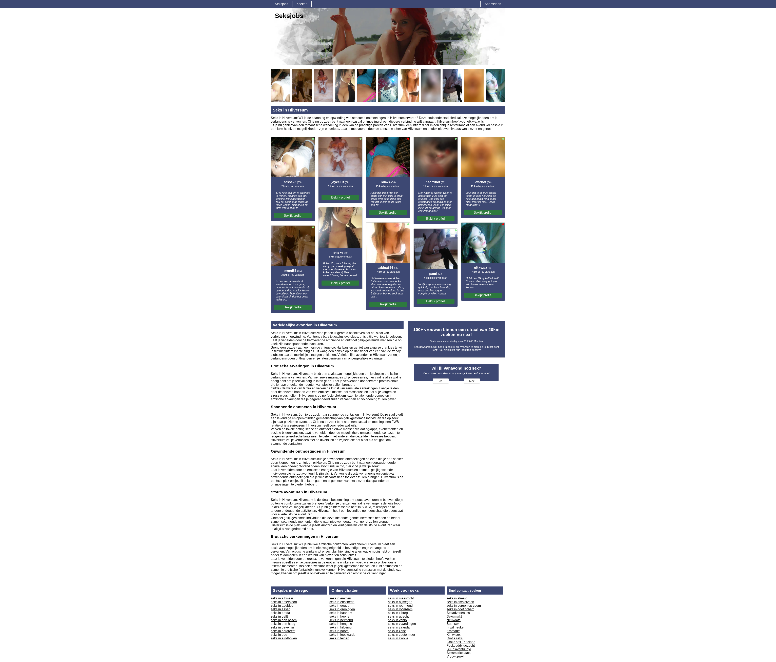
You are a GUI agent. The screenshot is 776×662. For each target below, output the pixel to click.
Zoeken (301, 4)
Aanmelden (493, 4)
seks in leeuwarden (343, 634)
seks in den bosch (284, 620)
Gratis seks (455, 638)
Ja (440, 381)
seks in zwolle (398, 638)
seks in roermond (400, 605)
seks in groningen (342, 609)
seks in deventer (282, 627)
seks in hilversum (341, 627)
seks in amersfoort (284, 602)
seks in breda (280, 613)
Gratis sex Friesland (461, 642)
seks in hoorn (339, 631)
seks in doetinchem (460, 609)
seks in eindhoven (284, 638)
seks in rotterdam (400, 609)
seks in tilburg (398, 613)
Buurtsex (453, 623)
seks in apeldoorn (283, 605)
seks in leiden (339, 638)
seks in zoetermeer (401, 634)
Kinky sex (454, 634)
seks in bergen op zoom (464, 605)
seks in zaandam (400, 627)
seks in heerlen (340, 616)
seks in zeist (397, 631)
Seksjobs (281, 4)
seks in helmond (341, 620)
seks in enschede (341, 602)
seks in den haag (283, 623)
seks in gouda (339, 605)
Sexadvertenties (458, 613)
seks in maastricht (401, 598)
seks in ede (279, 634)
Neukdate (454, 620)
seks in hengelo (340, 623)
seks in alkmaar (282, 598)
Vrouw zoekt (455, 656)
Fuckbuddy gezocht (461, 645)
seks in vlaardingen (402, 623)
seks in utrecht (398, 616)
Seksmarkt (454, 616)
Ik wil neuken (456, 627)
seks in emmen (340, 598)
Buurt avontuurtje (459, 649)
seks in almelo (457, 598)
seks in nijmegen (400, 602)
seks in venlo (397, 620)
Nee (472, 381)
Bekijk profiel (293, 215)
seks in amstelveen (460, 602)
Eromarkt (453, 631)
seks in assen (280, 609)
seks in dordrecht (283, 631)
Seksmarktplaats (458, 653)
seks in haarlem (340, 613)
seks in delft (279, 616)
